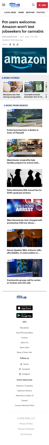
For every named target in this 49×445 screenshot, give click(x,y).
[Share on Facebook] (10, 44)
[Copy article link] (17, 44)
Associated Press (9, 37)
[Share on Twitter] (14, 44)
